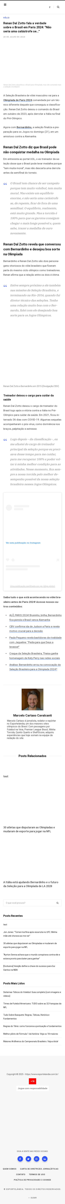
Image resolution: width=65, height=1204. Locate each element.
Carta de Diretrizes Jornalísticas (39, 1169)
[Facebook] (20, 1159)
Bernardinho (24, 127)
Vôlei (6, 18)
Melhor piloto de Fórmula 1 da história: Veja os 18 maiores (30, 1034)
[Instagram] (36, 1159)
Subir (33, 1198)
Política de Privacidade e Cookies (32, 1180)
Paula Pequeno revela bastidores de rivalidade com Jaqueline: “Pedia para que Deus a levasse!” (35, 642)
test (5, 776)
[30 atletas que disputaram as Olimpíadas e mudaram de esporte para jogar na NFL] (32, 802)
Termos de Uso (37, 1174)
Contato (20, 1174)
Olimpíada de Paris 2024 (17, 100)
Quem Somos (9, 1169)
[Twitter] (28, 1159)
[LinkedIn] (44, 1159)
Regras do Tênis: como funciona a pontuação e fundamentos (32, 1026)
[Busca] (56, 7)
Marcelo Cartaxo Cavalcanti (32, 715)
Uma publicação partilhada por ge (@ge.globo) (32, 586)
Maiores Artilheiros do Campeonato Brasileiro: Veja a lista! (30, 1041)
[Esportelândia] (22, 7)
